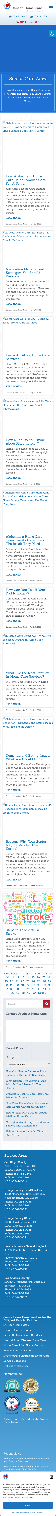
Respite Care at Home (17, 1350)
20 (11, 981)
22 (22, 981)
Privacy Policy (36, 1512)
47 (17, 992)
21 (17, 981)
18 (48, 977)
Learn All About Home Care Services (28, 357)
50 (34, 992)
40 (22, 989)
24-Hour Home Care (16, 1324)
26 (44, 981)
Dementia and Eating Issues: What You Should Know (28, 757)
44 (44, 989)
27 (49, 981)
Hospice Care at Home (17, 1330)
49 (28, 992)
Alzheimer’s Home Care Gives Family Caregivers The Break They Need (25, 540)
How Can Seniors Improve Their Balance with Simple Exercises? (26, 1460)
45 (49, 989)
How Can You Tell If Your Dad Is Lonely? (26, 591)
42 (33, 989)
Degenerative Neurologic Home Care (26, 1355)
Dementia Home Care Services (22, 1335)
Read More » (14, 217)
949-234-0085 (22, 1201)
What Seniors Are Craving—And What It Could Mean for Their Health (26, 1084)
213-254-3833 (22, 1289)
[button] (52, 33)
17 (43, 977)
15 (33, 977)
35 (44, 985)
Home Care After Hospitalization (23, 1345)
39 (17, 989)
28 (6, 985)
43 (38, 989)
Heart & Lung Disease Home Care (24, 1340)
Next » (42, 992)
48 (23, 992)
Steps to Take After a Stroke (22, 932)
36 (49, 985)
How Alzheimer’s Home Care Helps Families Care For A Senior (26, 179)
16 (38, 977)
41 (28, 989)
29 (11, 985)
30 (17, 985)
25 (38, 981)
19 (6, 981)
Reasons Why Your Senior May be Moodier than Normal (26, 845)
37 (6, 989)
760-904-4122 (22, 1261)
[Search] (46, 1004)
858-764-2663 (22, 1173)
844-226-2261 (20, 1177)
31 (22, 985)
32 (28, 985)
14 (28, 977)
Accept (28, 1505)
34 (38, 985)
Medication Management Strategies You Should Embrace (25, 272)
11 (12, 977)
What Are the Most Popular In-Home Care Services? (27, 674)
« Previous (10, 973)
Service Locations (14, 1360)
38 (11, 989)
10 (7, 977)
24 (33, 981)
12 (17, 977)
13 (22, 977)
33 (33, 985)
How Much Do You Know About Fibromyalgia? (25, 441)
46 (12, 992)
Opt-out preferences (20, 1512)
